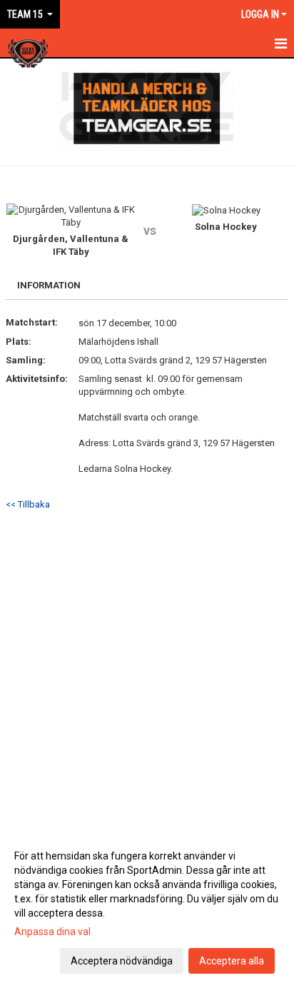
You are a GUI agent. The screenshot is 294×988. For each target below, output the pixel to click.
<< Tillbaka (28, 504)
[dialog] (147, 907)
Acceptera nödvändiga (122, 961)
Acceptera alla (231, 961)
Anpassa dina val (52, 931)
